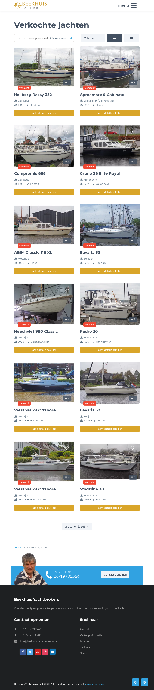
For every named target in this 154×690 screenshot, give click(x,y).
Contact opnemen (115, 574)
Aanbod (84, 629)
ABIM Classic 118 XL (33, 252)
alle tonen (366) (75, 526)
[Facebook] (23, 651)
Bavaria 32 (90, 410)
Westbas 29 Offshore (35, 410)
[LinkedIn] (53, 651)
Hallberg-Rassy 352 (33, 94)
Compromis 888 (30, 173)
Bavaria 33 (90, 252)
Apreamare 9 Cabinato (102, 94)
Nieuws (84, 653)
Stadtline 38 (92, 489)
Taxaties (84, 641)
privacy (88, 683)
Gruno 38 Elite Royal (100, 173)
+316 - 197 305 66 (30, 629)
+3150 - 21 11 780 (30, 635)
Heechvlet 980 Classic (36, 331)
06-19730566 (67, 576)
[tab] (114, 38)
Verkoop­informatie (91, 635)
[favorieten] (66, 53)
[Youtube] (38, 651)
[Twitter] (30, 651)
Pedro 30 (89, 331)
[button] (134, 5)
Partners (85, 647)
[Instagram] (45, 651)
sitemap (99, 683)
